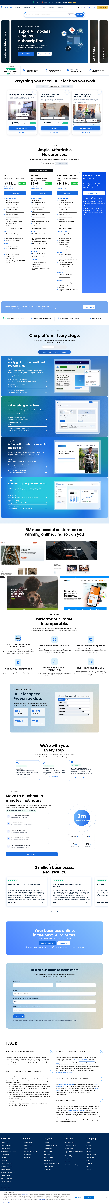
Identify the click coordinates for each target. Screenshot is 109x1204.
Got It (89, 1197)
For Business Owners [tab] (55, 86)
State (27, 1007)
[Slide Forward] (57, 912)
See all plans (21, 132)
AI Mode (71, 15)
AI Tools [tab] (42, 86)
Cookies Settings (78, 1197)
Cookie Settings (69, 1159)
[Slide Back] (51, 912)
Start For (47, 943)
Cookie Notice (6, 1202)
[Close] (106, 1197)
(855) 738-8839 (97, 198)
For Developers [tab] (66, 86)
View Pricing (102, 7)
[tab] (45, 352)
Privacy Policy (42, 1199)
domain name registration (76, 1110)
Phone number (25, 998)
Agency (51, 7)
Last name (59, 982)
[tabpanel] (54, 14)
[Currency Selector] (85, 7)
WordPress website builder (64, 1072)
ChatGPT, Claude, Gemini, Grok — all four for (55, 2)
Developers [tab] (60, 347)
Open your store (53, 128)
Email (15, 990)
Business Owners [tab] (48, 347)
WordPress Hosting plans (80, 1059)
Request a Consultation (86, 128)
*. (72, 1020)
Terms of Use (24, 1194)
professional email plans (66, 1085)
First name (17, 982)
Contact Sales (91, 7)
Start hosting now (21, 128)
